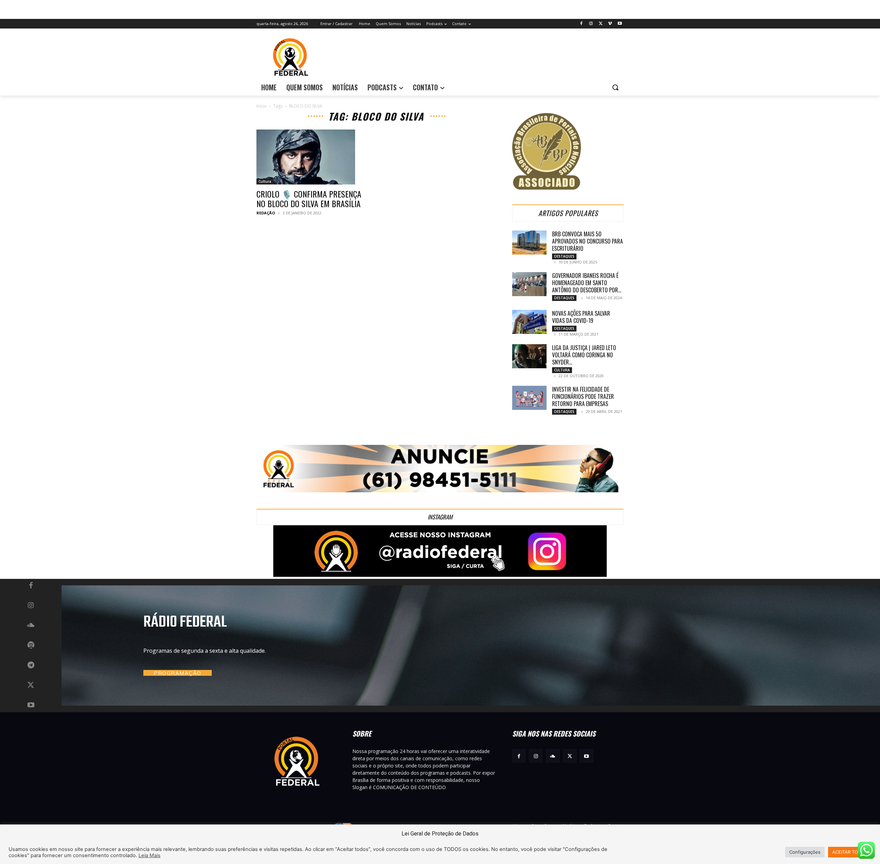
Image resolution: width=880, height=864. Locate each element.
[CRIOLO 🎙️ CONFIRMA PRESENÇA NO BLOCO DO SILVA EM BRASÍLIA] (312, 157)
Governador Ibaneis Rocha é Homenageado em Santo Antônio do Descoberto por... (586, 282)
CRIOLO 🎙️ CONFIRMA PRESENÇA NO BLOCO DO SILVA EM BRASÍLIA (308, 199)
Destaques (564, 256)
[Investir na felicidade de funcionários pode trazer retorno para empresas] (529, 398)
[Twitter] (601, 24)
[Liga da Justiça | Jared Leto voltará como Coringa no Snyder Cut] (529, 356)
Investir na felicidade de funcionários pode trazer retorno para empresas (583, 396)
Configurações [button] (805, 852)
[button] (615, 87)
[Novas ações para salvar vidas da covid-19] (529, 322)
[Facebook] (581, 24)
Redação (265, 212)
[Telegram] (31, 665)
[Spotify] (31, 645)
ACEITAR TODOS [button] (849, 852)
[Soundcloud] (31, 625)
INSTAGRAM (440, 517)
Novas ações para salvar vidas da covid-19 (581, 317)
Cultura (264, 181)
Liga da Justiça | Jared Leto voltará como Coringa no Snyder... (584, 355)
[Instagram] (591, 24)
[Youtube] (620, 24)
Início (261, 106)
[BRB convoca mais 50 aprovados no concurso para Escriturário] (529, 243)
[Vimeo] (610, 24)
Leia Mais (150, 855)
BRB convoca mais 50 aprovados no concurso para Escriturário (587, 241)
